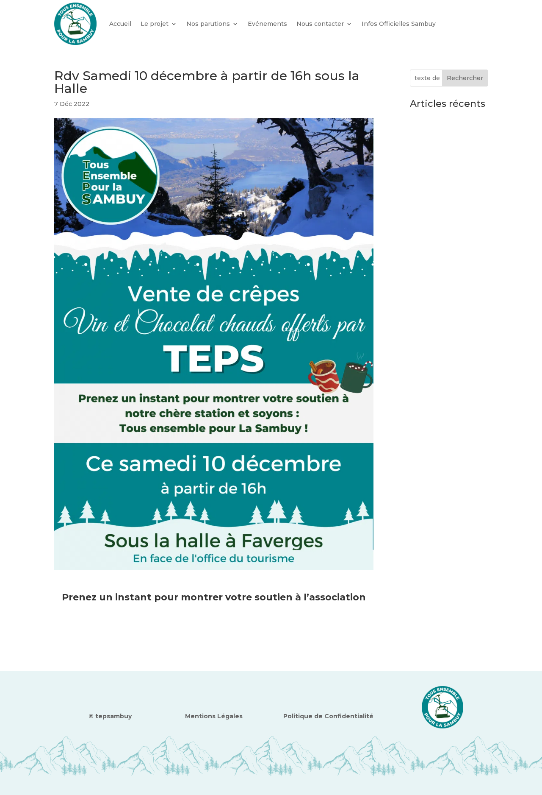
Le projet (155, 24)
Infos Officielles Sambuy (399, 24)
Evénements (267, 24)
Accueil (120, 24)
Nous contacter (320, 24)
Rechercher (465, 78)
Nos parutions (208, 24)
